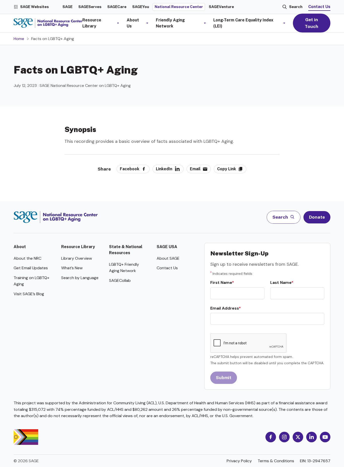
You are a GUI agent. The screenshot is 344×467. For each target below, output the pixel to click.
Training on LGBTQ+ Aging (31, 281)
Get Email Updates (31, 268)
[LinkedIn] (311, 437)
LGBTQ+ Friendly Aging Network (124, 268)
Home (19, 38)
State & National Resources (125, 249)
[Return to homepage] (56, 217)
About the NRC (27, 258)
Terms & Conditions (276, 460)
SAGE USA (167, 246)
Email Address (224, 308)
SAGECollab (120, 280)
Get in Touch (311, 23)
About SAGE (168, 258)
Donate (317, 217)
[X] (298, 437)
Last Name (280, 282)
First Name (221, 282)
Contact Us (319, 6)
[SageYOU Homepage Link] (48, 23)
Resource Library (78, 246)
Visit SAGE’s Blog (29, 293)
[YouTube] (325, 437)
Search (295, 7)
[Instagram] (284, 437)
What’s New (72, 268)
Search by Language (79, 277)
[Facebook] (270, 437)
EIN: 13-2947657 (315, 460)
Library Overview (76, 258)
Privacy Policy (239, 460)
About (20, 246)
